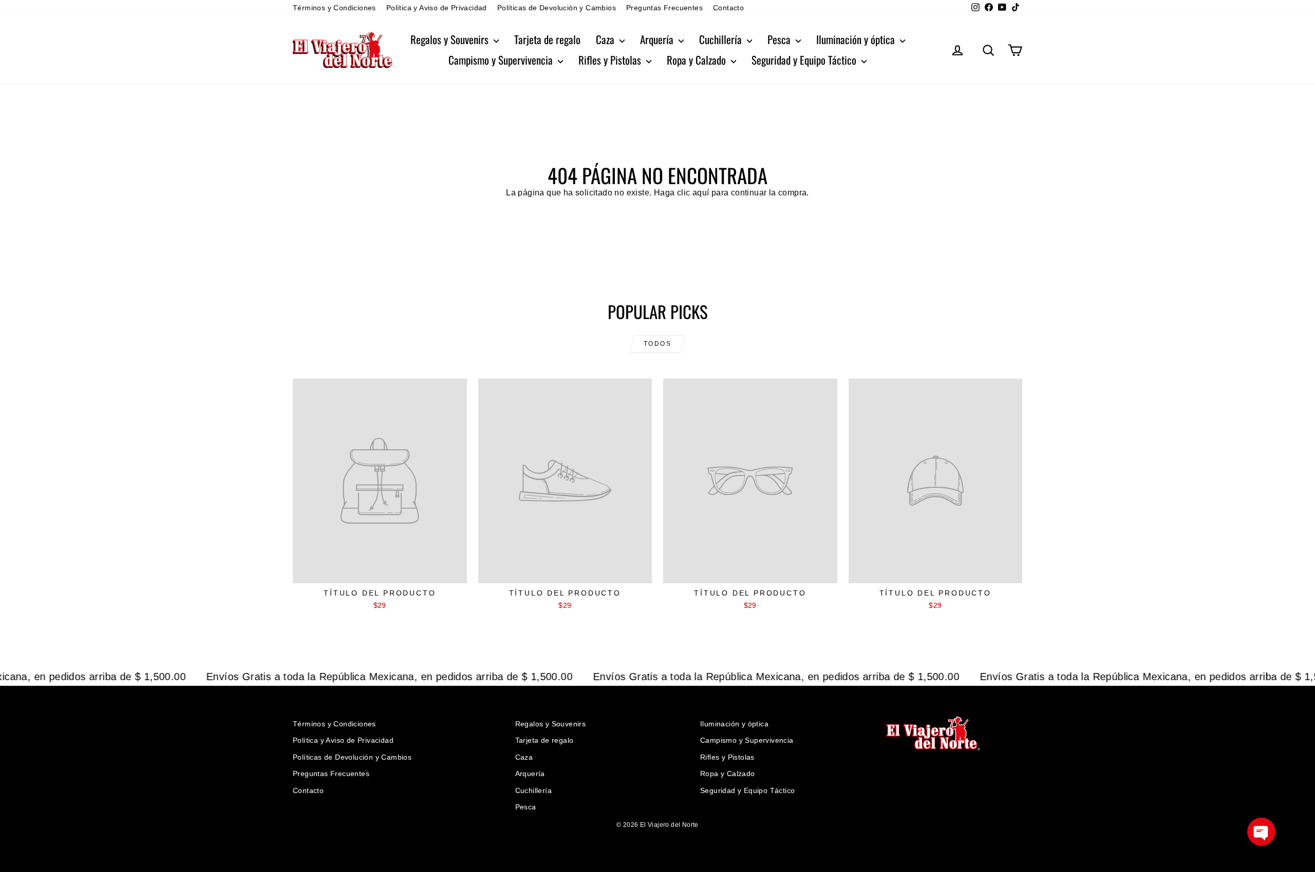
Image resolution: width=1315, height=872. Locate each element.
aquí (700, 192)
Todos (657, 343)
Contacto (728, 8)
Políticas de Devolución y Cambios (556, 8)
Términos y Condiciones (334, 8)
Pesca (780, 39)
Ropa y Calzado (697, 60)
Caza (606, 39)
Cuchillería (721, 39)
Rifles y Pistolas (611, 60)
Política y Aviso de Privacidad (436, 8)
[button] (1261, 832)
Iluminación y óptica (856, 39)
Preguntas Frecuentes (664, 8)
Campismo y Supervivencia (501, 60)
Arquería (658, 39)
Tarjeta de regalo (547, 39)
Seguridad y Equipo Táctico (805, 60)
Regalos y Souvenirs (450, 39)
